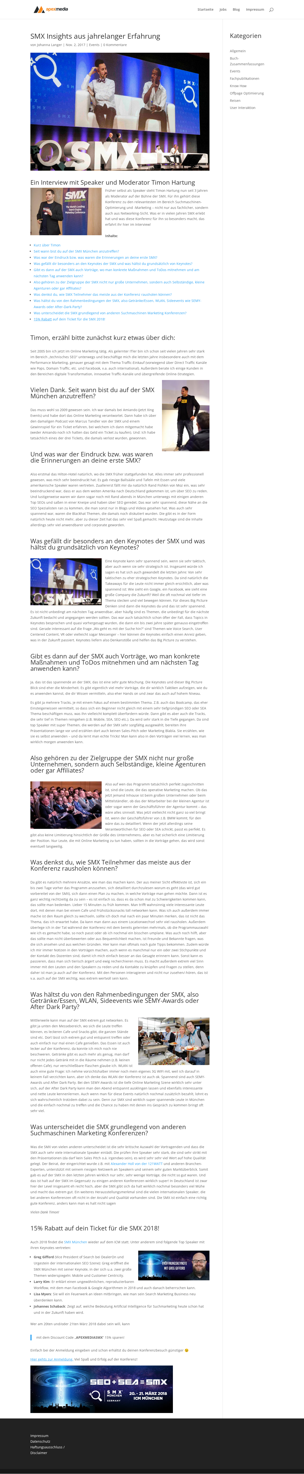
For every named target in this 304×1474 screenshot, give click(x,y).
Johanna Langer (49, 44)
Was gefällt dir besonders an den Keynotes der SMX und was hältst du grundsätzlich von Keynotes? (113, 263)
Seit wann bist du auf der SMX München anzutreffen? (76, 251)
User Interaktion (243, 107)
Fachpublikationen (244, 78)
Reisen (235, 100)
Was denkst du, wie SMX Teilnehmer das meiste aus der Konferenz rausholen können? (103, 294)
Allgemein (238, 51)
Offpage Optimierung (247, 93)
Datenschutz (40, 1441)
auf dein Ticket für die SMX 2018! (69, 319)
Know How (238, 86)
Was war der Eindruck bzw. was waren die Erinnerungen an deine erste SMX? (95, 257)
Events (94, 44)
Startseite (206, 10)
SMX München (75, 1242)
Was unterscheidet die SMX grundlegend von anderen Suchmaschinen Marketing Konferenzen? (110, 313)
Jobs (223, 10)
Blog (236, 10)
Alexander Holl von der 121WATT (137, 1163)
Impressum (255, 10)
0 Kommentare (115, 44)
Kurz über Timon (47, 245)
